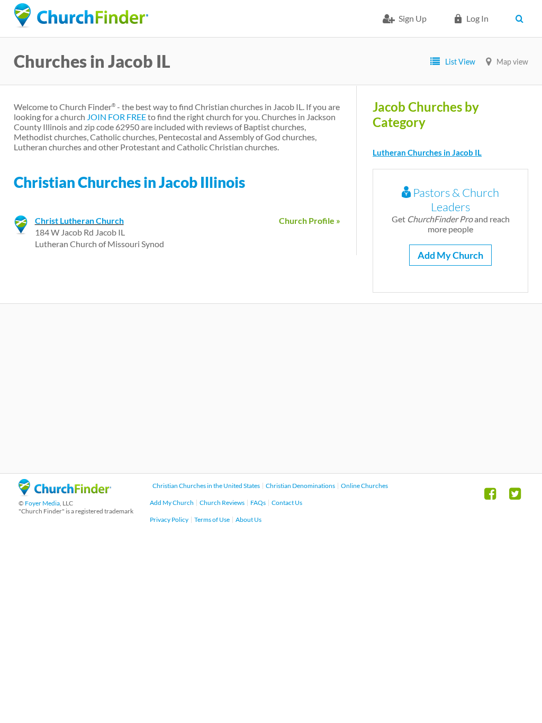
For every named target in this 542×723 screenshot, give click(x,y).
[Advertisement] (271, 388)
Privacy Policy (169, 519)
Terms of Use (212, 519)
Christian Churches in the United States (206, 486)
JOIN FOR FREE (116, 117)
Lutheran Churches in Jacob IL (427, 152)
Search (521, 18)
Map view (512, 61)
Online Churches (364, 486)
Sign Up (413, 18)
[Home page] (81, 16)
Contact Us (287, 503)
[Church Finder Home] (65, 493)
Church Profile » (309, 220)
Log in (477, 18)
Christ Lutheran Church (79, 220)
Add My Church (450, 255)
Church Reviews (222, 503)
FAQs (258, 503)
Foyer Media (42, 503)
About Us (248, 519)
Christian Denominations (300, 486)
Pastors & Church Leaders (455, 199)
